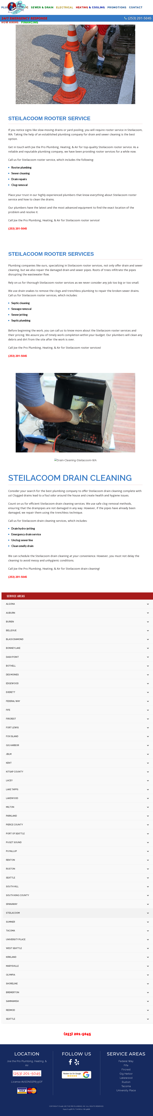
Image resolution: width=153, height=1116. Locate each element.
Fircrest (126, 1069)
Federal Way (126, 1061)
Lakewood (126, 1077)
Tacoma (126, 1086)
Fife (126, 1065)
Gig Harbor (126, 1073)
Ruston (126, 1082)
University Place (126, 1090)
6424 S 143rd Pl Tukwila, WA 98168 (76, 1109)
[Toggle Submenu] (148, 604)
